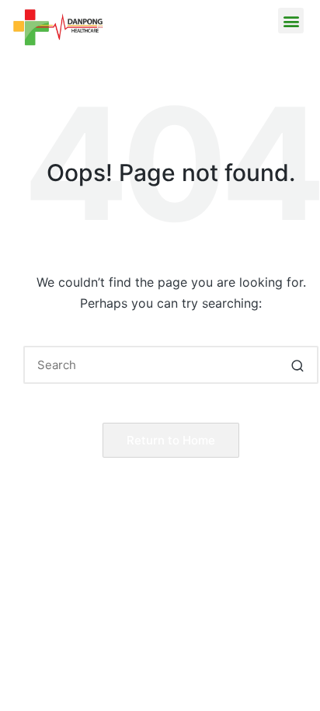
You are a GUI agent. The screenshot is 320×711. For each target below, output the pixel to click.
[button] (291, 20)
